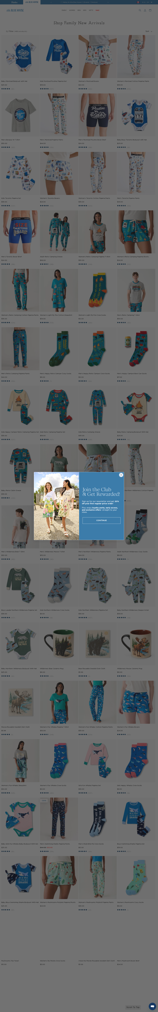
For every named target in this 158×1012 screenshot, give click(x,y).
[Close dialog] (121, 475)
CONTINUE (101, 520)
